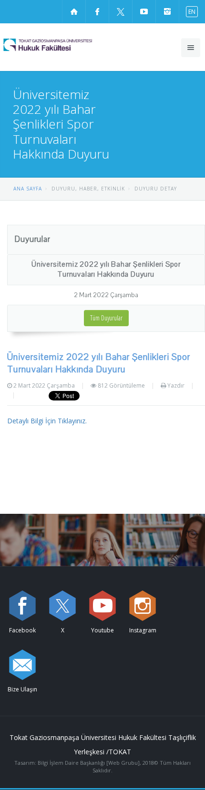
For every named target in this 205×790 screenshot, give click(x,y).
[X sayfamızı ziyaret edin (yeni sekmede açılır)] (120, 11)
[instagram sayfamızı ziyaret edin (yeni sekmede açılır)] (167, 11)
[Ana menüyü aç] (190, 47)
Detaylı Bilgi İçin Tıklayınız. (47, 420)
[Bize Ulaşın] (22, 665)
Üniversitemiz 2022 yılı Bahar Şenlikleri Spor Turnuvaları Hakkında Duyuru (106, 269)
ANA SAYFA (27, 188)
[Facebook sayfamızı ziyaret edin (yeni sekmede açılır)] (97, 11)
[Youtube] (102, 605)
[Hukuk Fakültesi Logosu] (65, 44)
